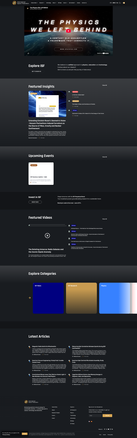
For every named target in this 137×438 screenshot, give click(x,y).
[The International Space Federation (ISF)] (20, 3)
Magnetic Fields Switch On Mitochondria (44, 346)
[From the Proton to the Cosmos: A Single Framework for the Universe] (69, 238)
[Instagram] (116, 3)
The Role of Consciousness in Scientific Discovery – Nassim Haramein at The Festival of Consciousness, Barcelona (89, 248)
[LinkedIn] (117, 3)
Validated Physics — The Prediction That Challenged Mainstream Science (86, 228)
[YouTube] (114, 3)
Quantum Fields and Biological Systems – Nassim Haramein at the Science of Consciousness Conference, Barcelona (87, 235)
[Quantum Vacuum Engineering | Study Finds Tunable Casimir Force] (29, 360)
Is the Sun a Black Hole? (78, 95)
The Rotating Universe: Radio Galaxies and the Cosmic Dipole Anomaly (46, 250)
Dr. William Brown (36, 354)
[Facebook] (110, 3)
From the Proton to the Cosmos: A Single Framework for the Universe (86, 241)
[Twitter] (112, 3)
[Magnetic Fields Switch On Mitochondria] (29, 346)
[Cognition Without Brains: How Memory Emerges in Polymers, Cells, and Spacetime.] (69, 375)
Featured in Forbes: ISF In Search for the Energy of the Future (88, 113)
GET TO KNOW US (36, 71)
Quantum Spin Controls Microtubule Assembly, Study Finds (88, 361)
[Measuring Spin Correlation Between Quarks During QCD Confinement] (69, 346)
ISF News (75, 110)
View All (104, 85)
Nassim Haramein (33, 137)
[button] (30, 298)
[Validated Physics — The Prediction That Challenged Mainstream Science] (69, 225)
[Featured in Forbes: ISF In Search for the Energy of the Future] (69, 110)
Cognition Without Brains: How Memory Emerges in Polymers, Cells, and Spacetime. (87, 375)
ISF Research (34, 93)
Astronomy (75, 91)
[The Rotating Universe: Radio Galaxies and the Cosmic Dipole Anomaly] (47, 235)
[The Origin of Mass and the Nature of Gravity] (69, 101)
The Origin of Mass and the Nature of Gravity (83, 104)
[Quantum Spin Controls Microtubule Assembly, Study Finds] (69, 360)
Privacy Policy (6, 434)
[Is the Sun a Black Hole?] (69, 92)
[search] (120, 3)
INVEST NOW (35, 202)
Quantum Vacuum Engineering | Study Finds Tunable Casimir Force (48, 361)
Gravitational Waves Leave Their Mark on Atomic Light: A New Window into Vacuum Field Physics (49, 375)
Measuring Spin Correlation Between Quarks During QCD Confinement (88, 347)
